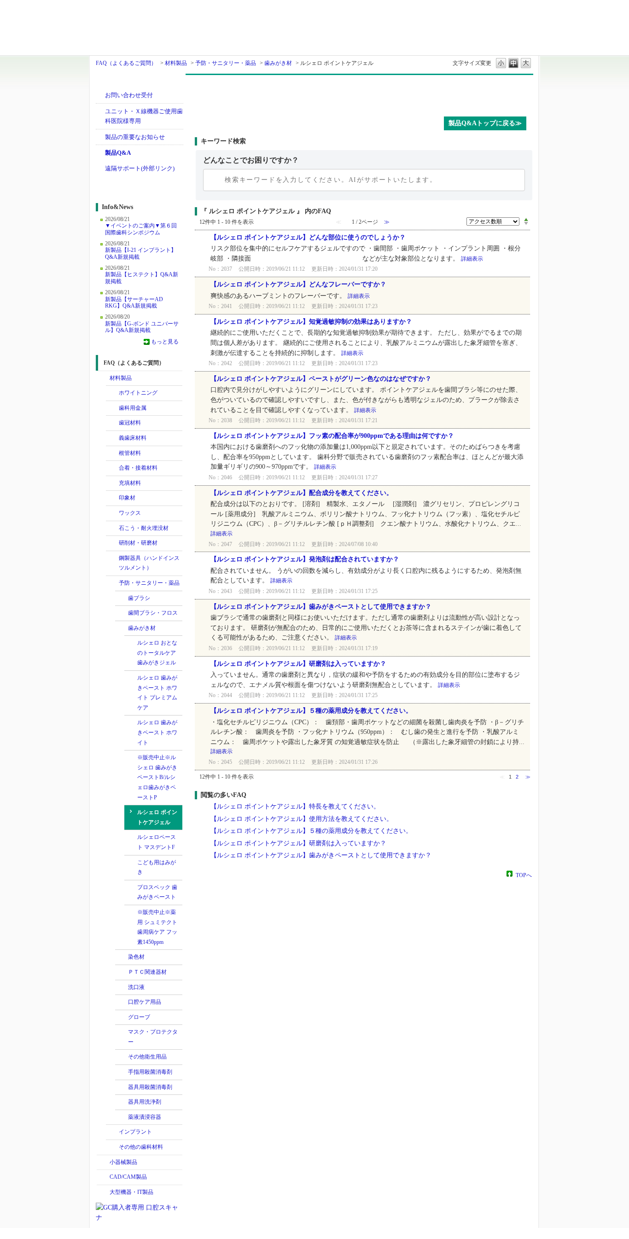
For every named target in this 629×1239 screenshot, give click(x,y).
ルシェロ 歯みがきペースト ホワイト (157, 732)
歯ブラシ (139, 598)
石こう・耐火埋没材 (144, 528)
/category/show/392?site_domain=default (121, 957)
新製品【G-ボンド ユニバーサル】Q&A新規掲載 (142, 326)
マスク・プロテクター (153, 1037)
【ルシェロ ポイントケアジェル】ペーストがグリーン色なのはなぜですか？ (320, 378)
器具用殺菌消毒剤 (150, 1087)
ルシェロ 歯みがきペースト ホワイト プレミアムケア (157, 693)
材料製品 (176, 63)
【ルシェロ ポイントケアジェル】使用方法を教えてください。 (301, 818)
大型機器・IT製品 (131, 1192)
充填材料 (130, 483)
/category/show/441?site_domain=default (121, 1102)
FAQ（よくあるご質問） (126, 63)
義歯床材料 (132, 438)
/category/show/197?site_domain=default (112, 498)
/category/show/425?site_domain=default (121, 1017)
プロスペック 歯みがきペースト (157, 892)
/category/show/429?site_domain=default (121, 1057)
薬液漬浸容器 (144, 1117)
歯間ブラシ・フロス (153, 613)
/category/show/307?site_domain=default (112, 1147)
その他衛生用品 (147, 1056)
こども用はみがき (156, 867)
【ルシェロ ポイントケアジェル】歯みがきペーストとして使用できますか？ (320, 606)
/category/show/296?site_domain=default (112, 543)
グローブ (139, 1017)
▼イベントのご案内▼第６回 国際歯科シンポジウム (141, 228)
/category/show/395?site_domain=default (121, 628)
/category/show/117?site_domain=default (112, 468)
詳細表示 (472, 259)
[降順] (526, 224)
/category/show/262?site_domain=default (112, 529)
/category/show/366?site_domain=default (121, 598)
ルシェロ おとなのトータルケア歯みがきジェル (157, 653)
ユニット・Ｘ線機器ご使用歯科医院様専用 (144, 116)
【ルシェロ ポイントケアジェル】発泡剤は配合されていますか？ (304, 559)
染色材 (136, 957)
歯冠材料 (130, 422)
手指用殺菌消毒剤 (150, 1072)
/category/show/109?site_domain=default (112, 453)
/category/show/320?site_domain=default (112, 393)
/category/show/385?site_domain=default (121, 613)
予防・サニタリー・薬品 (225, 63)
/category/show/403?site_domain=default (121, 972)
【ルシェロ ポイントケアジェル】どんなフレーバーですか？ (298, 284)
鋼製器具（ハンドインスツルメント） (149, 563)
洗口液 (136, 987)
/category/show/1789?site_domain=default (103, 1192)
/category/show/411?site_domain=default (121, 1002)
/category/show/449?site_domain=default (112, 1132)
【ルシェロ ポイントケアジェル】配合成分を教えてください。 (301, 492)
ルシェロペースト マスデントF (156, 842)
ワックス (130, 513)
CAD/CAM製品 (128, 1177)
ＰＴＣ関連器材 (147, 972)
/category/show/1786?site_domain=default (103, 378)
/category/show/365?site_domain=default (112, 583)
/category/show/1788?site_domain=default (103, 1163)
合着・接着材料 (138, 468)
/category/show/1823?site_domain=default (112, 483)
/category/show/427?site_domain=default (121, 1032)
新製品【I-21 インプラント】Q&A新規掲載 (140, 253)
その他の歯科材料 (141, 1147)
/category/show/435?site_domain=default (121, 1072)
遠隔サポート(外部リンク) (140, 168)
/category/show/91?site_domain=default (112, 438)
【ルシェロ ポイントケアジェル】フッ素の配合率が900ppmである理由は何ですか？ (332, 435)
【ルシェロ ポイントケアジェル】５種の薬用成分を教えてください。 (311, 710)
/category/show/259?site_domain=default (112, 513)
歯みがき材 (278, 63)
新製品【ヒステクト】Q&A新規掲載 (141, 277)
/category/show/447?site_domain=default (121, 988)
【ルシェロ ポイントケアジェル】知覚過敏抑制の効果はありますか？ (311, 321)
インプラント (135, 1131)
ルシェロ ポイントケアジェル (157, 817)
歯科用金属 (132, 408)
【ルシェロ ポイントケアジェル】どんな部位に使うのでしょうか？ (308, 237)
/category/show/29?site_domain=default (112, 423)
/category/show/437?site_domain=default (121, 1087)
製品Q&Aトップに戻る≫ (485, 123)
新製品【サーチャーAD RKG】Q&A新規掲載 (134, 302)
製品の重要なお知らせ (135, 137)
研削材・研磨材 (138, 543)
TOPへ (524, 875)
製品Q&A (118, 152)
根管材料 (130, 453)
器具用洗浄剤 (144, 1102)
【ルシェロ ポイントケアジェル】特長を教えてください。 (295, 806)
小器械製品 (123, 1162)
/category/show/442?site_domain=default (121, 1117)
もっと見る (165, 341)
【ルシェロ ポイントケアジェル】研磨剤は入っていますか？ (298, 663)
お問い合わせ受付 (129, 95)
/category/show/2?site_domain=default (112, 408)
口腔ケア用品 (144, 1002)
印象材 (127, 497)
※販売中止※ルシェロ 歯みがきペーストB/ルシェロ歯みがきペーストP (157, 777)
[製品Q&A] (364, 93)
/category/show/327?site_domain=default (112, 558)
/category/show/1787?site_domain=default (103, 1177)
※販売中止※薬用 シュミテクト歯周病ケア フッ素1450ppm (157, 927)
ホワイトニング (138, 393)
